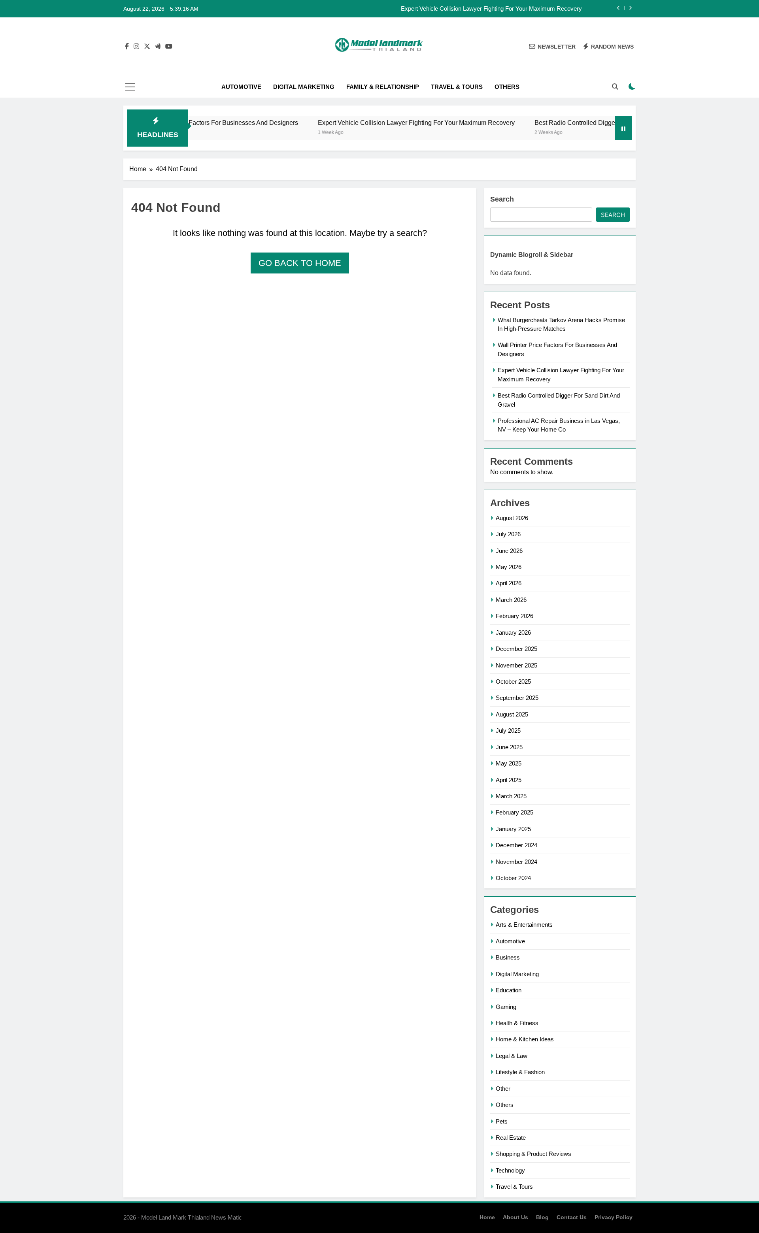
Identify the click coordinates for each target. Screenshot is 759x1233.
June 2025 (509, 747)
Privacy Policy (613, 1217)
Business (508, 957)
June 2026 (509, 550)
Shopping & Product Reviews (533, 1153)
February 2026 (514, 616)
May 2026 (508, 567)
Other (503, 1088)
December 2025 (516, 648)
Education (508, 990)
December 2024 (516, 845)
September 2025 (517, 697)
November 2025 (516, 665)
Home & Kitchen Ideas (525, 1039)
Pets (502, 1121)
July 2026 (508, 534)
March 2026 (511, 599)
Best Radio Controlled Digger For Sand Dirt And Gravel (583, 122)
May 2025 (508, 763)
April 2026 (508, 583)
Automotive (241, 86)
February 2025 (514, 812)
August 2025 (512, 714)
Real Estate (511, 1137)
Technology (510, 1170)
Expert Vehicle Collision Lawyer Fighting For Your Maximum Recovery (491, 9)
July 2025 (508, 730)
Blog (542, 1217)
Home (487, 1217)
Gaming (506, 1006)
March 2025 (511, 796)
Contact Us (572, 1217)
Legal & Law (511, 1055)
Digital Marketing (303, 86)
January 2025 (513, 829)
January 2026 (513, 632)
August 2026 (512, 518)
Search (502, 199)
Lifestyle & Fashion (520, 1072)
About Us (515, 1217)
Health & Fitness (517, 1023)
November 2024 (516, 861)
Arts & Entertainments (524, 924)
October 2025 (513, 681)
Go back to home (300, 263)
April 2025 (508, 780)
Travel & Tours (457, 86)
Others (507, 86)
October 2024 (513, 878)
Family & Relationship (382, 86)
